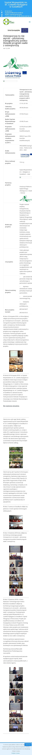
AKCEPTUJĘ (28, 744)
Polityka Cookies (15, 753)
